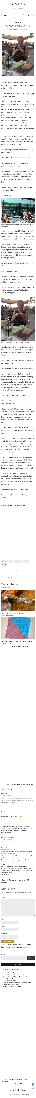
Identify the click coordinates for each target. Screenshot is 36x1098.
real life (4, 564)
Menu (6, 15)
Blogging (4, 561)
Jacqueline (13, 277)
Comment (5, 897)
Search (3, 955)
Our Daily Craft (18, 4)
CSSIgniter (26, 1094)
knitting (26, 561)
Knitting (18, 22)
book (11, 561)
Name (4, 919)
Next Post (26, 578)
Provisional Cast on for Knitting (12, 613)
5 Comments (23, 29)
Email (3, 926)
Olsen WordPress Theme (13, 1094)
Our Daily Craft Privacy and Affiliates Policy (14, 1079)
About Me (5, 1081)
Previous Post (9, 578)
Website (4, 934)
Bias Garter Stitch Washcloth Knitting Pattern (16, 641)
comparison (18, 561)
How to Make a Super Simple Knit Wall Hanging (17, 784)
